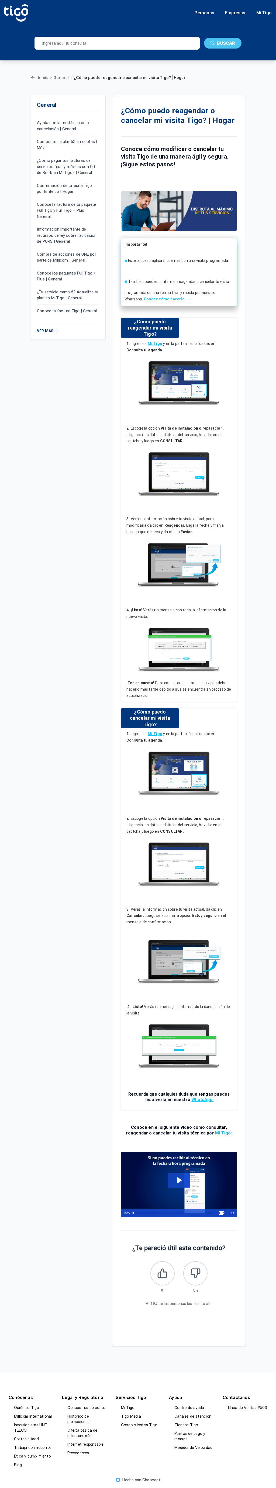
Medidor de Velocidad (193, 1447)
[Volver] (33, 77)
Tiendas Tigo (186, 1424)
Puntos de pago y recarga (189, 1436)
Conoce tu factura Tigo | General (67, 310)
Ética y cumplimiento (32, 1456)
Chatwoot (151, 1479)
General (61, 77)
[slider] (173, 1213)
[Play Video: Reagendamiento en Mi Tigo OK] (179, 1180)
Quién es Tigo (26, 1407)
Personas (204, 13)
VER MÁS (45, 331)
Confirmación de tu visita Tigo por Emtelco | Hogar (64, 188)
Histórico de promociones (78, 1419)
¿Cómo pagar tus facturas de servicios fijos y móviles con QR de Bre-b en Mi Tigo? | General (66, 166)
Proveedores (78, 1453)
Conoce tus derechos (86, 1407)
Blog (18, 1464)
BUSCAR (226, 43)
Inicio (43, 77)
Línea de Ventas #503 (247, 1407)
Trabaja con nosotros (32, 1447)
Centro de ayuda (189, 1407)
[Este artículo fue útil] (162, 1273)
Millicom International (33, 1416)
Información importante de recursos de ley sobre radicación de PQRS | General (66, 235)
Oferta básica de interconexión (82, 1433)
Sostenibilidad (26, 1438)
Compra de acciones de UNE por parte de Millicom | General (66, 257)
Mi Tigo (264, 13)
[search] (117, 43)
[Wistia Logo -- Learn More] (221, 1213)
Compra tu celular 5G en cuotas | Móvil (67, 144)
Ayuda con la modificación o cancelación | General (63, 125)
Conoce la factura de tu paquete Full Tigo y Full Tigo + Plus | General (66, 210)
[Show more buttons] (232, 1213)
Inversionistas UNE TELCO (30, 1427)
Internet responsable (85, 1444)
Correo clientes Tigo (139, 1424)
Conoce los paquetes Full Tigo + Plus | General (66, 276)
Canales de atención (192, 1416)
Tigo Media (131, 1416)
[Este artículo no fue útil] (195, 1273)
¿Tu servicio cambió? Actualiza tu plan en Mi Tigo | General (67, 295)
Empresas (235, 13)
